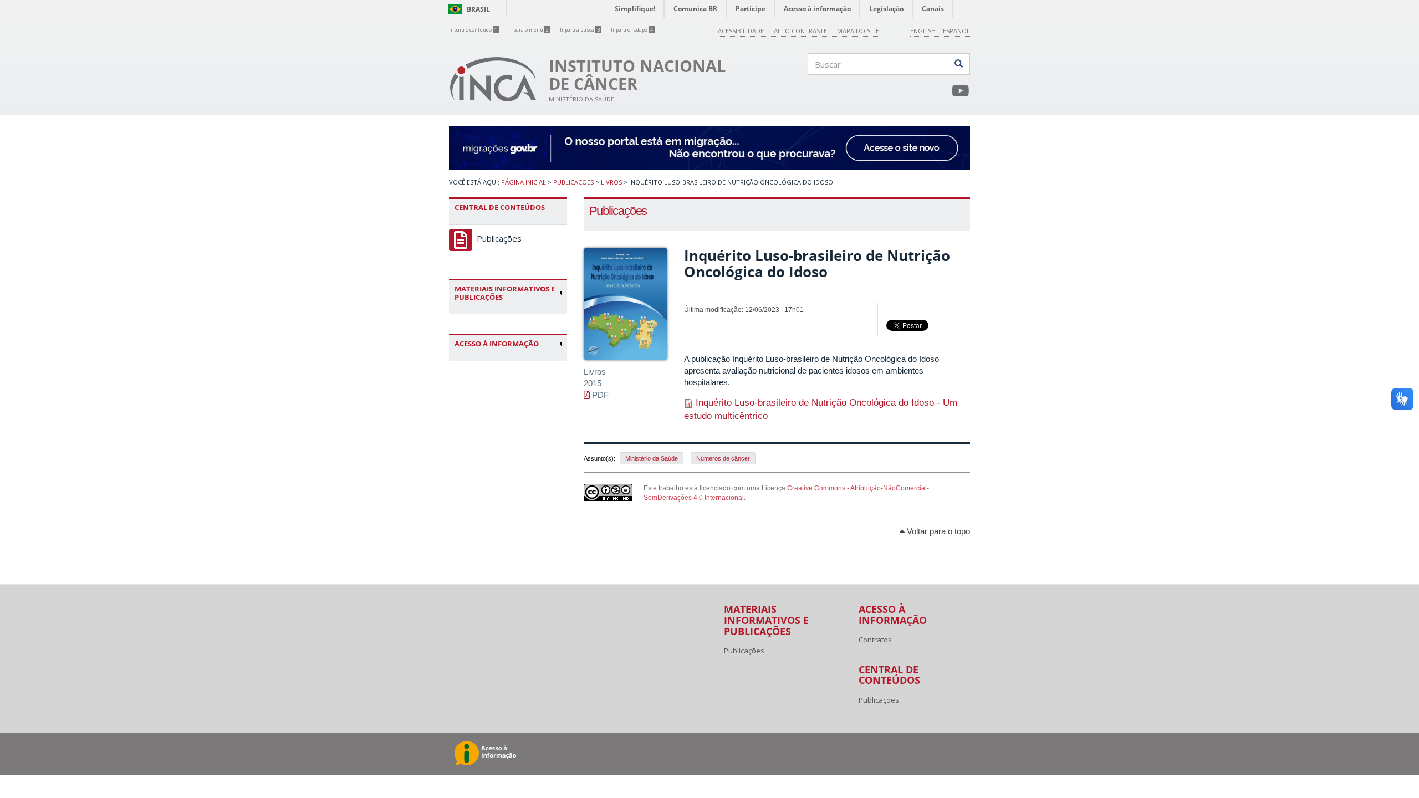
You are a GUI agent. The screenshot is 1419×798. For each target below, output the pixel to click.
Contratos (875, 639)
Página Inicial (523, 182)
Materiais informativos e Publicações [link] (505, 293)
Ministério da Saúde (651, 458)
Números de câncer (723, 458)
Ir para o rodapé (632, 30)
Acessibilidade (741, 31)
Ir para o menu (528, 30)
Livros (611, 182)
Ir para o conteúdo (473, 30)
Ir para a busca (580, 30)
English (923, 31)
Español (956, 31)
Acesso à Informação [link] (497, 343)
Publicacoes (573, 182)
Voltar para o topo (937, 531)
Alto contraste (800, 31)
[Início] (493, 79)
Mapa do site (858, 31)
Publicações (499, 238)
